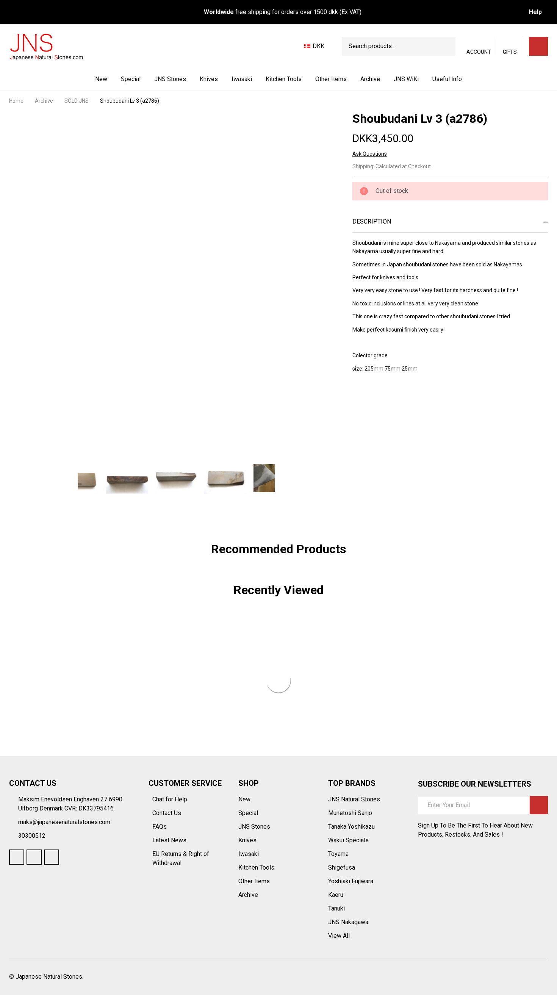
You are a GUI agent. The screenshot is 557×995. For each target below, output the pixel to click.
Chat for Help (170, 799)
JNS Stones (170, 79)
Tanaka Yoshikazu (351, 826)
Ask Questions (369, 153)
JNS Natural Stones (354, 799)
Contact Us (167, 813)
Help (535, 12)
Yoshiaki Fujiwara (350, 881)
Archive (370, 79)
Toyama (338, 853)
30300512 (31, 835)
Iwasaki (242, 79)
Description (371, 221)
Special (131, 79)
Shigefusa (341, 867)
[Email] (383, 398)
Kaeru (335, 894)
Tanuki (336, 908)
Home (16, 101)
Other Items (331, 79)
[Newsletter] (539, 805)
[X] (397, 398)
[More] (186, 79)
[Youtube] (34, 857)
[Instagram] (51, 857)
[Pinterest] (411, 398)
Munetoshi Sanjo (350, 813)
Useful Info (447, 79)
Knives (209, 79)
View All (339, 935)
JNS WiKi (406, 79)
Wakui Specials (348, 840)
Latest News (170, 840)
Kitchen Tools (284, 79)
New (101, 79)
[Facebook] (370, 398)
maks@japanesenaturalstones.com (64, 822)
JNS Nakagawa (348, 922)
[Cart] (538, 46)
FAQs (159, 826)
